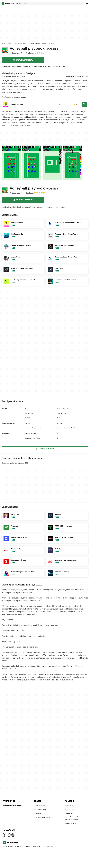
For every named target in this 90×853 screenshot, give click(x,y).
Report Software (47, 449)
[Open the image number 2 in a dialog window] (52, 163)
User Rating (30, 53)
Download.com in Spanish (42, 817)
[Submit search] (17, 3)
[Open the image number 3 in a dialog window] (72, 163)
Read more (85, 76)
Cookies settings (70, 823)
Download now (24, 60)
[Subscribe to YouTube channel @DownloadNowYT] (13, 835)
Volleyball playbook (34, 48)
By (15, 53)
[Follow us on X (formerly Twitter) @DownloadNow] (9, 835)
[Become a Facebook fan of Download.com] (4, 835)
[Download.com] (8, 3)
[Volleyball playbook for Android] (5, 50)
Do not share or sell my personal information (72, 818)
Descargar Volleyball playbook (13, 463)
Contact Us (37, 813)
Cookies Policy (69, 813)
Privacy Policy (69, 806)
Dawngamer (38, 585)
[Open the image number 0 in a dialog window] (11, 163)
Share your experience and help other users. (48, 66)
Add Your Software (40, 809)
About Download (39, 806)
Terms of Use (69, 809)
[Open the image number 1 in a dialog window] (31, 163)
